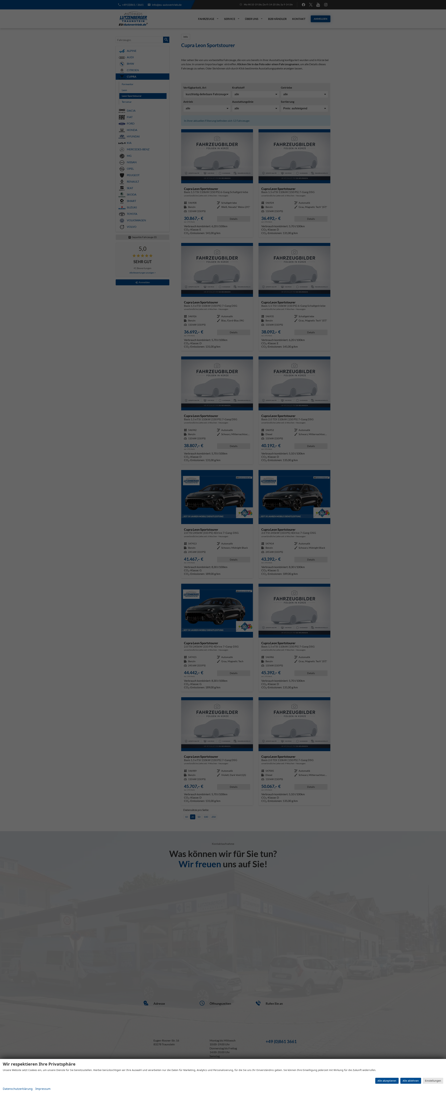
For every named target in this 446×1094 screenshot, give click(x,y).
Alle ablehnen (411, 1080)
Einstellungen (433, 1080)
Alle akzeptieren (387, 1080)
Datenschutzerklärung (18, 1089)
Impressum (43, 1089)
